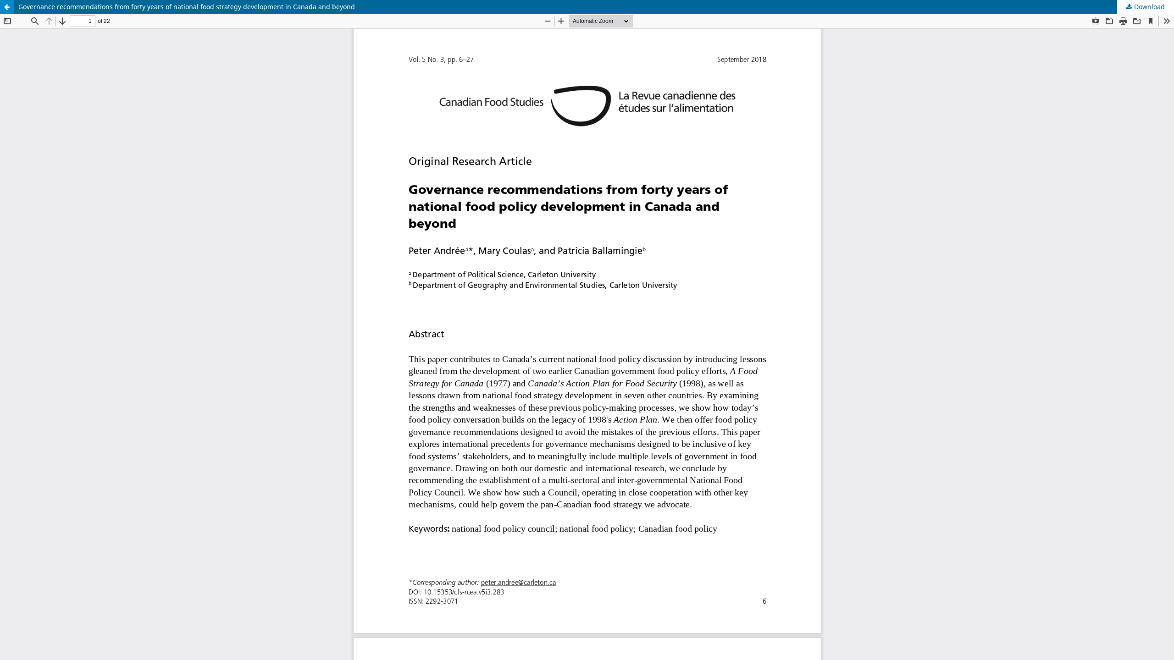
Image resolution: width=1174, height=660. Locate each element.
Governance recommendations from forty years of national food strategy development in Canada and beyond (186, 6)
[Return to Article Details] (7, 7)
